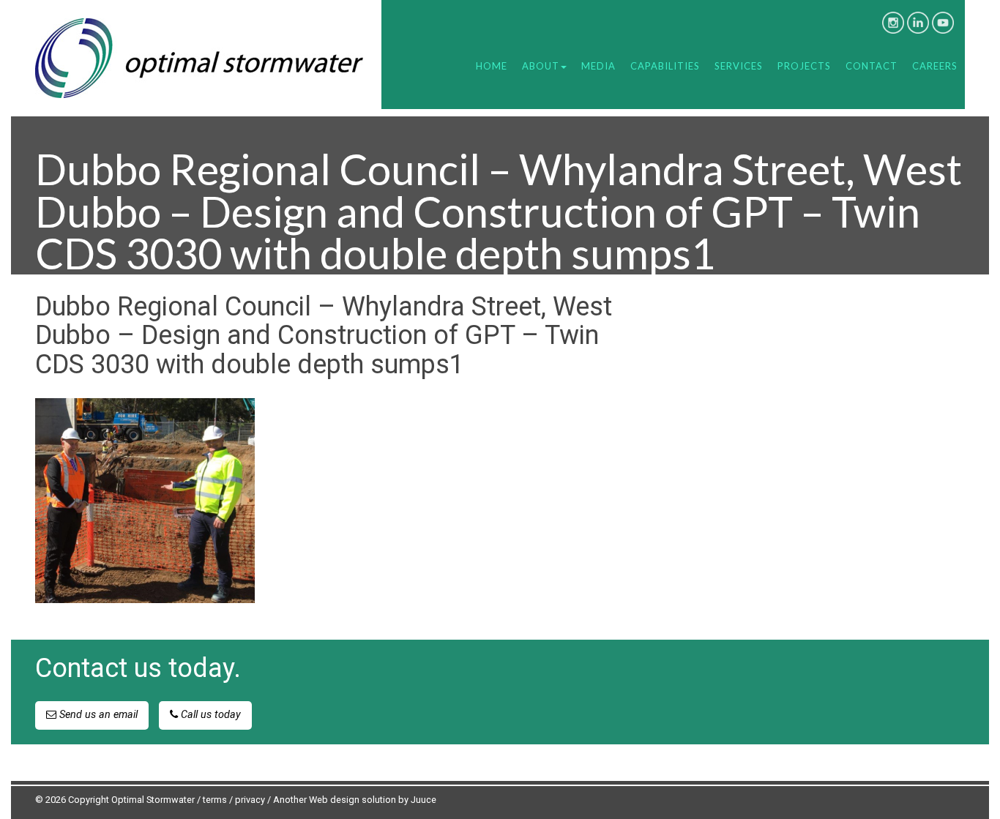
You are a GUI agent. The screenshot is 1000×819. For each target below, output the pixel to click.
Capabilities (665, 66)
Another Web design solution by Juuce (354, 799)
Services (738, 66)
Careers (935, 66)
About (540, 66)
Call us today (209, 714)
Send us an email (97, 714)
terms (215, 799)
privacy (250, 799)
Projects (804, 66)
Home (491, 66)
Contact (872, 66)
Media (598, 66)
